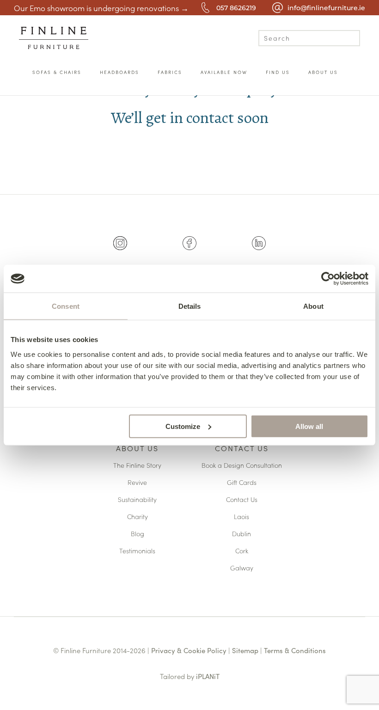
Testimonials (137, 551)
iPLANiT (208, 676)
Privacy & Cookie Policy (188, 650)
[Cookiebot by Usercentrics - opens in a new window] (327, 279)
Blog (137, 534)
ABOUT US (323, 72)
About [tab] (313, 306)
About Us (137, 449)
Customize (182, 426)
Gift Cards (242, 483)
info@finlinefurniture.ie (326, 8)
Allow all (309, 426)
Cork (241, 551)
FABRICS (170, 72)
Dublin (241, 534)
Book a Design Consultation (242, 466)
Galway (241, 568)
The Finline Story (137, 466)
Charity (137, 517)
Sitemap (245, 650)
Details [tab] (189, 306)
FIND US (278, 72)
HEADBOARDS (119, 72)
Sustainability (137, 500)
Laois (241, 517)
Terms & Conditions (295, 650)
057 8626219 (236, 8)
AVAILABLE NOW (224, 72)
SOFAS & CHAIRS (56, 72)
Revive (137, 483)
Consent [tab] (65, 306)
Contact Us (242, 449)
